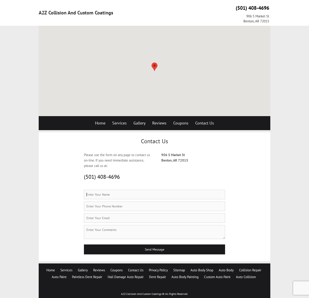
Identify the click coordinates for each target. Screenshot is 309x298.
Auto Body (226, 270)
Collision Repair (250, 270)
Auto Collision (246, 277)
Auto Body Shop (201, 270)
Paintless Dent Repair (87, 277)
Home (100, 123)
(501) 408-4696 (252, 8)
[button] (154, 67)
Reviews (159, 123)
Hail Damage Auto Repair (126, 277)
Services (119, 123)
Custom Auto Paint (217, 277)
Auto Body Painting (185, 277)
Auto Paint (59, 277)
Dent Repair (157, 277)
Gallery (139, 123)
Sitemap (179, 270)
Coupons (180, 123)
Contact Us (204, 123)
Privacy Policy (158, 270)
